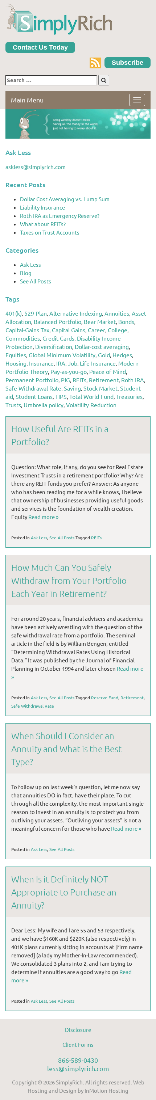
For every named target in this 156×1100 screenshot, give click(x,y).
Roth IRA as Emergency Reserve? (59, 215)
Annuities (116, 313)
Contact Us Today (40, 47)
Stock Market (100, 388)
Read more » (43, 516)
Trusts (13, 404)
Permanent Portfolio (31, 379)
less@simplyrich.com (78, 1068)
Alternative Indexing (75, 313)
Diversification (53, 346)
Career (96, 329)
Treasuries (129, 396)
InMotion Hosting (106, 1090)
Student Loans (34, 396)
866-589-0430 (78, 1060)
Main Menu (27, 100)
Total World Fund (91, 396)
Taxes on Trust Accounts (49, 232)
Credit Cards (58, 338)
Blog (26, 272)
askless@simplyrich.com (35, 166)
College (117, 329)
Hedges (122, 354)
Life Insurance (98, 363)
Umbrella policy (43, 404)
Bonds (126, 321)
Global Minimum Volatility (62, 354)
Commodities (22, 338)
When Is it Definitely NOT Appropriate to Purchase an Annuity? (63, 891)
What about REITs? (43, 223)
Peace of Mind (107, 371)
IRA (60, 363)
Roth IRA (132, 379)
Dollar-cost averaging (102, 346)
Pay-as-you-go (68, 371)
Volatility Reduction (91, 404)
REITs (79, 379)
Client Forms (78, 1044)
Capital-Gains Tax (27, 329)
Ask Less (30, 264)
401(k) (13, 313)
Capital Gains (68, 329)
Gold (104, 354)
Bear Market (100, 321)
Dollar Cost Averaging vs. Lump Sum (65, 198)
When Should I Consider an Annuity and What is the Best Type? (66, 748)
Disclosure (78, 1029)
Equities (15, 354)
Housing (15, 363)
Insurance (41, 363)
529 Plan (35, 313)
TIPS (61, 396)
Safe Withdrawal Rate (33, 388)
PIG (65, 379)
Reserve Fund (104, 697)
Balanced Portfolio (57, 321)
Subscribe (127, 62)
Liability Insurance (42, 207)
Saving (72, 388)
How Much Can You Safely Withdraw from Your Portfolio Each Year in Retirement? (69, 580)
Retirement (104, 379)
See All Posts (35, 281)
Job (72, 363)
